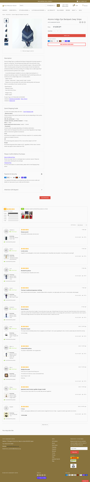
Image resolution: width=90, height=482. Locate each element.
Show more (44, 424)
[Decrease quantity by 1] (54, 31)
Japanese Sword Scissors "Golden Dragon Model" (13, 396)
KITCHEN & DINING (23, 10)
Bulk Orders (55, 445)
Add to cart (66, 35)
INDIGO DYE (12, 100)
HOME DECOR (12, 10)
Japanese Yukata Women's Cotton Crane (13, 277)
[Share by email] (85, 22)
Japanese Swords (56, 459)
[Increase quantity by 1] (61, 31)
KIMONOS (4, 10)
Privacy (53, 455)
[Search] (58, 5)
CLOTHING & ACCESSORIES (38, 10)
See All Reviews (45, 197)
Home (3, 14)
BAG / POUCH (24, 99)
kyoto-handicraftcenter (54, 22)
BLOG (80, 10)
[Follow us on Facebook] (38, 475)
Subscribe (74, 452)
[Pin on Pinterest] (82, 22)
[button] (23, 213)
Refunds (54, 451)
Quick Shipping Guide (28, 111)
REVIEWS (68, 10)
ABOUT (73, 10)
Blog (53, 461)
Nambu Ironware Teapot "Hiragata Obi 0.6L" (14, 336)
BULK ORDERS (60, 10)
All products (8, 14)
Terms (53, 453)
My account (65, 6)
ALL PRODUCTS (51, 10)
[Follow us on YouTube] (45, 475)
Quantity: (50, 31)
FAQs (53, 457)
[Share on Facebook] (80, 22)
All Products (54, 441)
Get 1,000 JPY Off (82, 1)
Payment (54, 449)
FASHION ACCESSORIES (14, 99)
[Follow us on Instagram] (40, 475)
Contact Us (85, 480)
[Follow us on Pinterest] (42, 475)
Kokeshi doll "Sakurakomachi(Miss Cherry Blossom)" (14, 258)
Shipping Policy (7, 162)
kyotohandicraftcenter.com (13, 446)
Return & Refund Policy (9, 157)
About (53, 443)
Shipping (54, 447)
